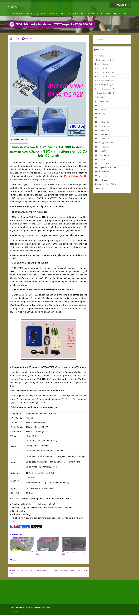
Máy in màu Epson (102, 138)
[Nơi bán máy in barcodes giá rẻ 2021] (48, 544)
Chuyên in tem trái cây (103, 60)
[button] (125, 13)
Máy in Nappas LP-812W (104, 143)
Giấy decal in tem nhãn (103, 93)
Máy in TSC (16, 560)
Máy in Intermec (101, 134)
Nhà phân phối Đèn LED (104, 184)
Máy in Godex (100, 130)
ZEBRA (12, 7)
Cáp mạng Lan (100, 56)
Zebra (97, 188)
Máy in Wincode (101, 163)
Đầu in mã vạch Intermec (104, 80)
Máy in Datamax (101, 126)
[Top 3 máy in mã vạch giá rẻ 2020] (22, 544)
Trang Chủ (18, 14)
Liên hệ (117, 14)
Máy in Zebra (100, 172)
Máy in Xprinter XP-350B (104, 167)
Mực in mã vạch (101, 180)
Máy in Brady (100, 118)
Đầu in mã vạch (101, 68)
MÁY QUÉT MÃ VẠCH (68, 14)
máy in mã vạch (79, 169)
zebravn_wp (29, 39)
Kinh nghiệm (99, 101)
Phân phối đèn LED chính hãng (95, 14)
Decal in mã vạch (101, 64)
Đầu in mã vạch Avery (103, 72)
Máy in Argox (100, 105)
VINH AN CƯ (46, 607)
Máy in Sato (99, 151)
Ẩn (25, 139)
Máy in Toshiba (100, 155)
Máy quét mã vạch (102, 176)
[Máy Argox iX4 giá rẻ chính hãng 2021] (74, 544)
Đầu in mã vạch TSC (102, 85)
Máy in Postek (100, 147)
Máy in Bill (98, 114)
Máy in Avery (100, 109)
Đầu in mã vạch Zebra (103, 89)
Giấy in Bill (99, 97)
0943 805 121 (123, 5)
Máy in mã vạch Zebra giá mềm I (40, 14)
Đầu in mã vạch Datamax (104, 76)
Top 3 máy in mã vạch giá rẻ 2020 (22, 552)
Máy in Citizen (100, 122)
